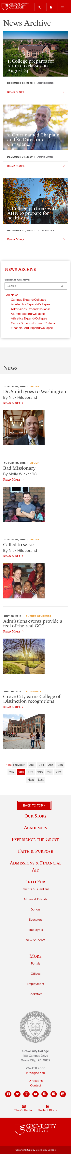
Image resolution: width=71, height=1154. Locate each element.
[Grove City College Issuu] (44, 1094)
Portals (35, 963)
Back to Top (33, 806)
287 (11, 772)
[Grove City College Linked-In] (63, 1094)
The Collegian (24, 1110)
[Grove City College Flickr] (53, 1094)
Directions (36, 1081)
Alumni (35, 386)
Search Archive (17, 279)
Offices (35, 974)
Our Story (35, 815)
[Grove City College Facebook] (8, 1094)
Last (41, 780)
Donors (35, 909)
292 (58, 772)
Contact (35, 1085)
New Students (35, 940)
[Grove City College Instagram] (26, 1094)
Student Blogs (47, 1110)
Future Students (38, 616)
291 (49, 772)
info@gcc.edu (35, 1073)
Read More (12, 403)
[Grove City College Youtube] (35, 1094)
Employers (35, 930)
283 (32, 765)
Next (31, 780)
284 (41, 765)
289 (30, 772)
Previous (19, 765)
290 (40, 772)
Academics (33, 691)
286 (60, 765)
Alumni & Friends (35, 899)
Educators (35, 920)
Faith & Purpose (35, 851)
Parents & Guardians (35, 889)
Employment (35, 984)
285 (50, 765)
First (9, 765)
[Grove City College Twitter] (17, 1094)
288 (21, 772)
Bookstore (36, 994)
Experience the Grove (35, 839)
